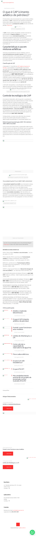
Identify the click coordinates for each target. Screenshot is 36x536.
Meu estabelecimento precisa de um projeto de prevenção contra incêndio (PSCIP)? (22, 378)
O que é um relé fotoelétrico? (18, 362)
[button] (32, 532)
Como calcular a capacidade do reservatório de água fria (22, 346)
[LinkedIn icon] (18, 530)
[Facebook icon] (16, 530)
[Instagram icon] (19, 530)
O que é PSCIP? (18, 369)
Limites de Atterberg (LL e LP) (22, 337)
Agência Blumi (22, 527)
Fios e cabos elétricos (21, 354)
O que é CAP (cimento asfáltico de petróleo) (21, 320)
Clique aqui (6, 244)
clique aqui (9, 25)
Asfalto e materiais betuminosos (20, 312)
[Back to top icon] (18, 524)
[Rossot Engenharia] (7, 2)
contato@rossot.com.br (18, 510)
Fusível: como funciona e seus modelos (22, 328)
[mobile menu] (33, 2)
